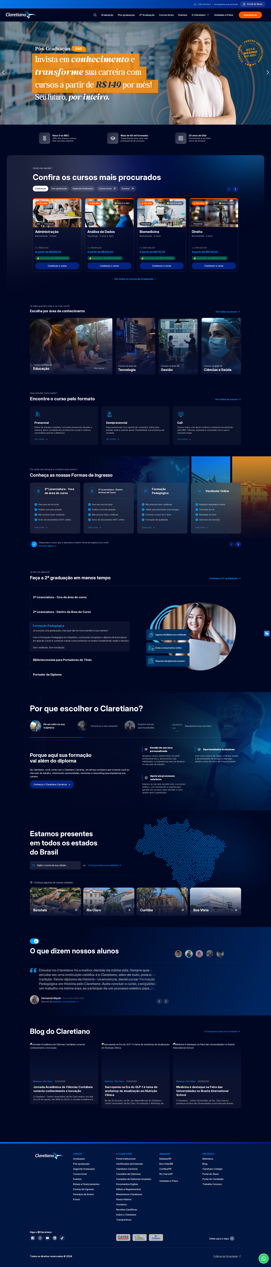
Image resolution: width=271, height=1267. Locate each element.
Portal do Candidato (213, 1179)
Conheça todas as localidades (103, 865)
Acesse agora (46, 546)
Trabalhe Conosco (212, 1184)
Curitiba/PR (165, 1168)
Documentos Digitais (127, 1184)
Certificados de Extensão (129, 1163)
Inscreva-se (250, 15)
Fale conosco (204, 4)
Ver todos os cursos (226, 399)
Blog (204, 1163)
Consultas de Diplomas (128, 1174)
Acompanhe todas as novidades (220, 1031)
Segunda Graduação (83, 188)
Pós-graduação (126, 15)
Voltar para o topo (219, 1238)
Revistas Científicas (126, 1209)
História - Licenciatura (64, 1001)
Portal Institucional (126, 1158)
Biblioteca (207, 1158)
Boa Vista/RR (166, 1163)
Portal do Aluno (255, 4)
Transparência (123, 1219)
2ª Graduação (147, 15)
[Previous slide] (228, 189)
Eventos (182, 15)
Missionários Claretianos (129, 1194)
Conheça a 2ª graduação (224, 578)
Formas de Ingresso (83, 1189)
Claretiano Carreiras (127, 1168)
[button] (129, 122)
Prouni (76, 1199)
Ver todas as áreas (226, 311)
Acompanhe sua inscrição (226, 4)
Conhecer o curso (57, 265)
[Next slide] (235, 189)
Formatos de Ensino (83, 1194)
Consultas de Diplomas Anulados (133, 1179)
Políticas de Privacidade (225, 1256)
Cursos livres (166, 15)
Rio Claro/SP (166, 1174)
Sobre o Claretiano (126, 1214)
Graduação (107, 15)
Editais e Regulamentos (128, 1189)
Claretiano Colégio (212, 1168)
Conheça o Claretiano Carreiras (50, 784)
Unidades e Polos (168, 1180)
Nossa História (123, 1199)
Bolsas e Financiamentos (86, 1184)
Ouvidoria (121, 1204)
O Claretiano (199, 15)
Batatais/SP (165, 1158)
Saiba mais (39, 527)
